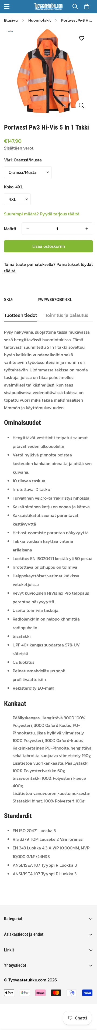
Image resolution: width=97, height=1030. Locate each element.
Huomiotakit (39, 20)
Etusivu (11, 20)
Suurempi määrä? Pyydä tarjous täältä (41, 214)
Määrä (10, 228)
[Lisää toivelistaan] (81, 38)
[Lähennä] (81, 105)
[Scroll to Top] (87, 1001)
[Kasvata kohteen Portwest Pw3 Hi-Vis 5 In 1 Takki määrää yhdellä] (87, 229)
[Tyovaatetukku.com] (48, 6)
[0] (87, 6)
